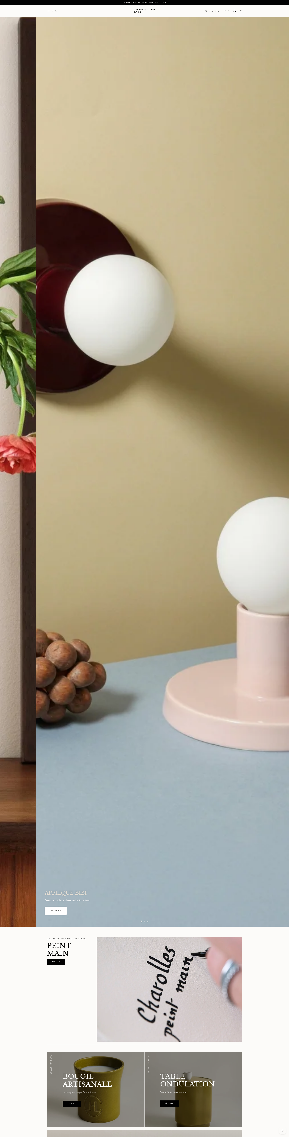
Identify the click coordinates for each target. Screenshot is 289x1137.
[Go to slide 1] (141, 921)
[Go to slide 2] (144, 921)
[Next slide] (281, 472)
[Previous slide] (8, 472)
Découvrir (43, 913)
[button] (212, 11)
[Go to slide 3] (147, 921)
